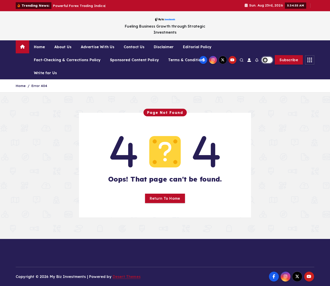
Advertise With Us (97, 47)
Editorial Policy (197, 47)
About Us (62, 47)
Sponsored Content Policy (134, 60)
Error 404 (39, 86)
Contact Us (134, 47)
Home (39, 47)
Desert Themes (127, 276)
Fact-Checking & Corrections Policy (67, 60)
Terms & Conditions (186, 60)
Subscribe (288, 60)
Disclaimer (164, 47)
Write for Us (45, 73)
